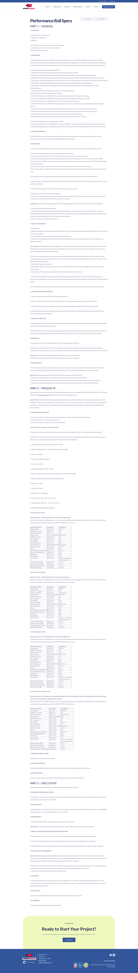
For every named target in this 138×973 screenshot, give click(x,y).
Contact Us (112, 1)
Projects (96, 6)
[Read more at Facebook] (111, 955)
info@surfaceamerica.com (45, 395)
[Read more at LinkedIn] (114, 955)
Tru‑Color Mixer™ (103, 1)
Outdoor (66, 6)
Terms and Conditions (109, 960)
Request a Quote (108, 7)
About (47, 6)
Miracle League (77, 6)
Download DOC (87, 19)
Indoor (88, 6)
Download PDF (101, 19)
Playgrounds (56, 6)
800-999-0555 (42, 960)
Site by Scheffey (111, 966)
